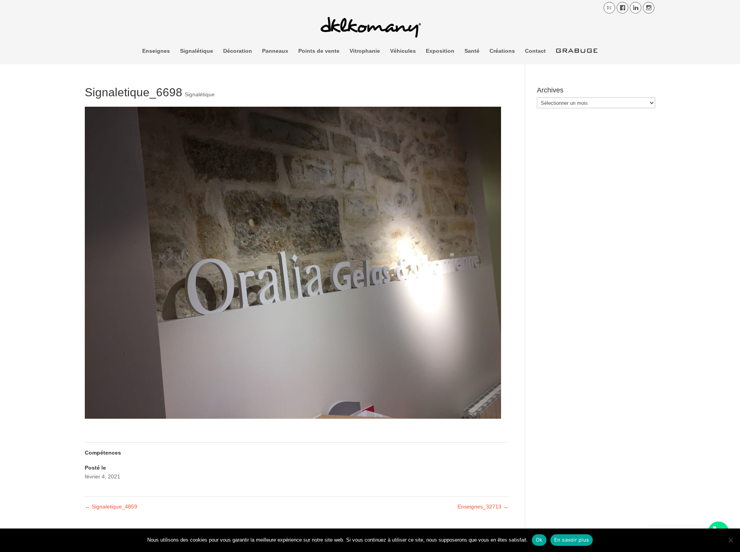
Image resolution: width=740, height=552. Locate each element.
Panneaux (275, 51)
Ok (539, 540)
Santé (471, 51)
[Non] (730, 540)
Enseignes (156, 51)
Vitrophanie (365, 51)
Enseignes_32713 (482, 506)
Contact (535, 51)
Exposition (440, 51)
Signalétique (196, 51)
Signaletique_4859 (111, 506)
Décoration (237, 51)
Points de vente (319, 51)
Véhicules (403, 51)
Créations (502, 51)
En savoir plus (571, 540)
